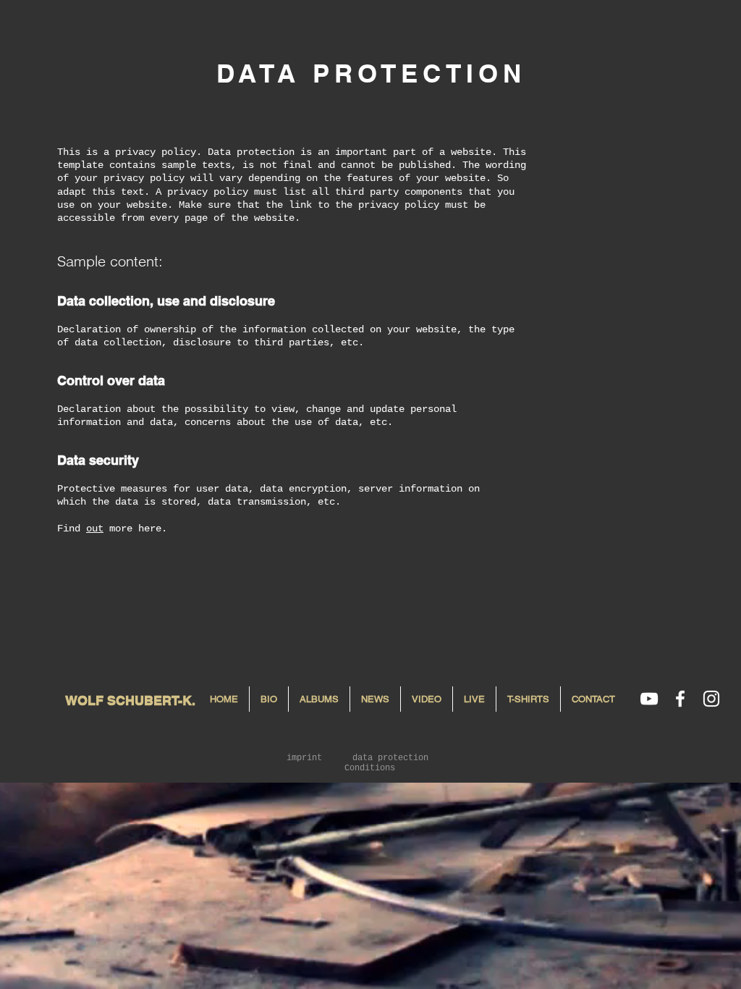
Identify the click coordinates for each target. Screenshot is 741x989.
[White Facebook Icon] (680, 699)
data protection (390, 758)
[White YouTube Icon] (649, 699)
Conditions (369, 768)
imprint (304, 758)
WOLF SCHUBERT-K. (130, 700)
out (94, 528)
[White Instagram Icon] (711, 699)
